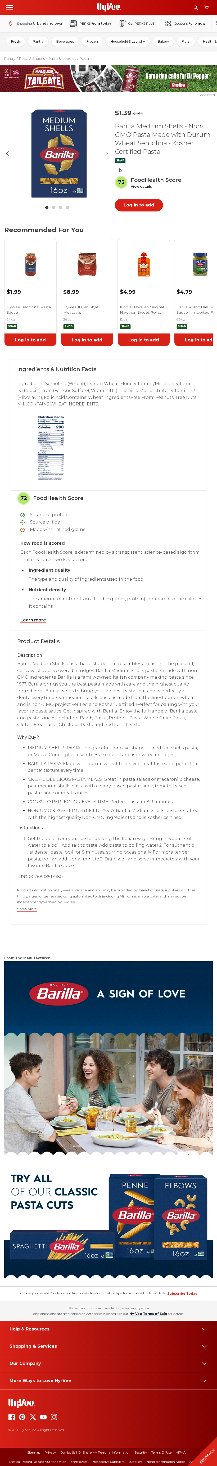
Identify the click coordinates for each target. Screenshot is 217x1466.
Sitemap (33, 1452)
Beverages (65, 41)
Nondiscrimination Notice (166, 1462)
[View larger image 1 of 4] (57, 153)
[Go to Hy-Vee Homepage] (109, 7)
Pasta (84, 58)
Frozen (92, 41)
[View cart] (206, 7)
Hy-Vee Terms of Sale (148, 1314)
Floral (186, 41)
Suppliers (135, 1462)
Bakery (163, 41)
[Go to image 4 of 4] (67, 207)
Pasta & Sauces (32, 58)
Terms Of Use (161, 1452)
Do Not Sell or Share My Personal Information (95, 1452)
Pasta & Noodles (62, 58)
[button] (141, 187)
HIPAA (181, 1452)
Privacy (50, 1452)
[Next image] (107, 153)
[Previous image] (7, 153)
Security (141, 1452)
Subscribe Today (182, 1294)
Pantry (38, 41)
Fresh (15, 41)
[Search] (196, 7)
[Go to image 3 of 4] (60, 207)
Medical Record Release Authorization (37, 1462)
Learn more (33, 620)
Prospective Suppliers (108, 1462)
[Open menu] (9, 7)
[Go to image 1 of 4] (46, 207)
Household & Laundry (128, 41)
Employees (79, 1462)
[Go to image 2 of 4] (53, 207)
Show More (27, 909)
